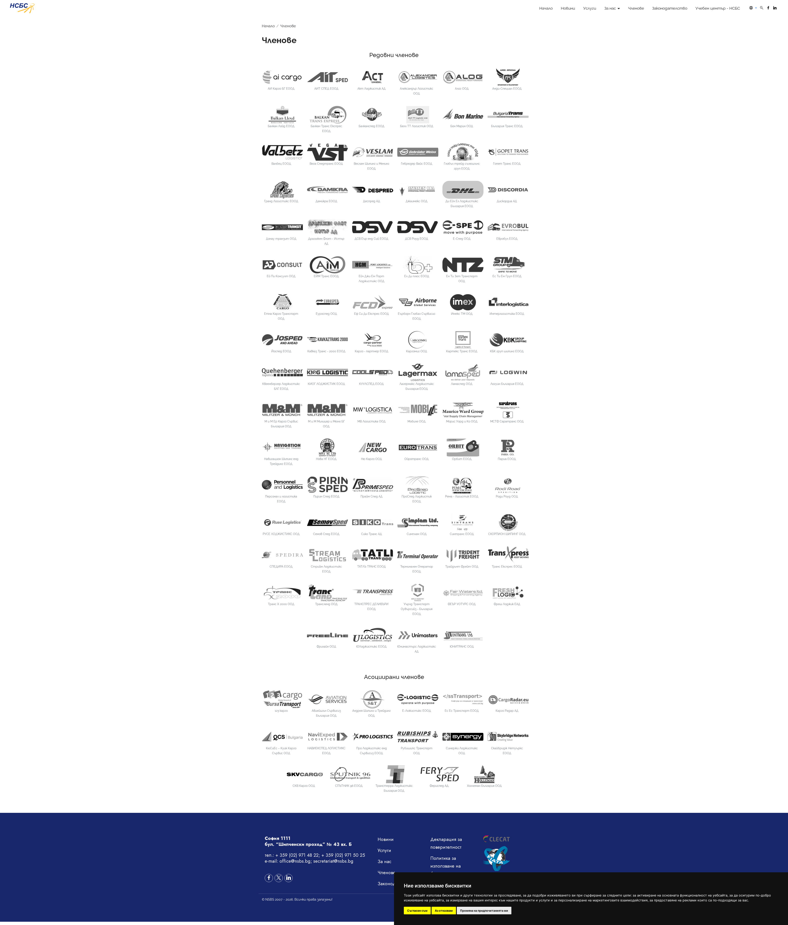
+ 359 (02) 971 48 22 (296, 855)
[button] (752, 8)
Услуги (589, 8)
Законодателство (669, 8)
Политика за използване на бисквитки (445, 866)
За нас (610, 8)
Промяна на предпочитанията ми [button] (484, 910)
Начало (546, 8)
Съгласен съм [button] (417, 910)
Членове (636, 8)
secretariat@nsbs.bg (333, 861)
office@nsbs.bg (294, 861)
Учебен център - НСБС (717, 8)
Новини (568, 8)
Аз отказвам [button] (444, 910)
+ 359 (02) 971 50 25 (343, 855)
